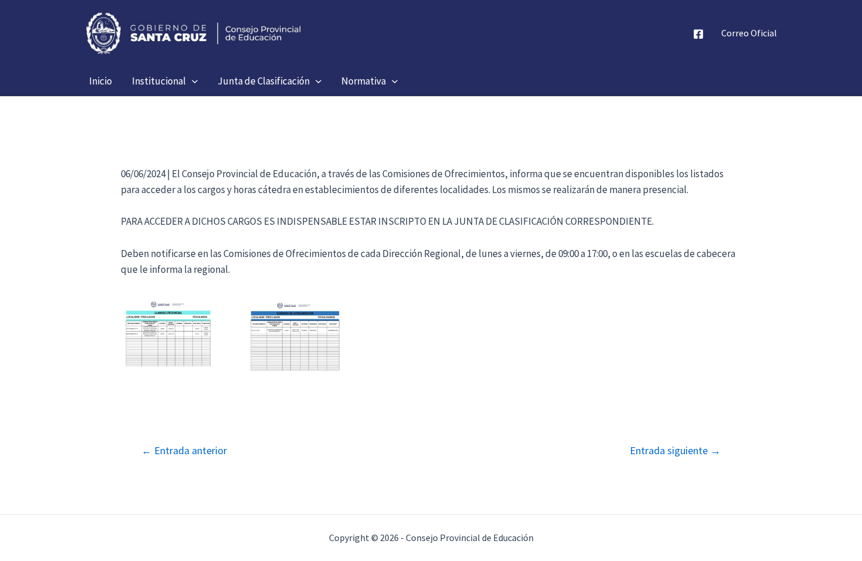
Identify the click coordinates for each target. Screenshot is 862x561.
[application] (192, 81)
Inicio (100, 81)
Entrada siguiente (675, 450)
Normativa (363, 81)
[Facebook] (698, 34)
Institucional (159, 81)
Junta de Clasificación (264, 81)
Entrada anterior (184, 450)
